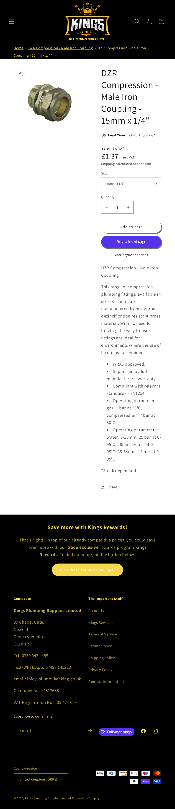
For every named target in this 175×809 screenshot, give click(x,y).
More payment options (131, 254)
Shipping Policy (101, 657)
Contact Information (106, 681)
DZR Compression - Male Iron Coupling (60, 48)
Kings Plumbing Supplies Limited (48, 798)
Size (104, 173)
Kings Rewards (100, 622)
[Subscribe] (90, 730)
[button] (11, 21)
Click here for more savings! (87, 569)
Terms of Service (102, 634)
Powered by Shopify (86, 798)
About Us (96, 610)
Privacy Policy (100, 669)
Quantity (108, 197)
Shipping (108, 163)
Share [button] (112, 486)
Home (18, 48)
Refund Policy (100, 645)
